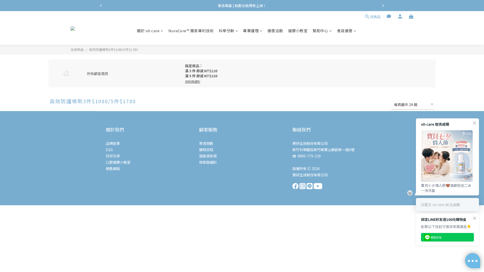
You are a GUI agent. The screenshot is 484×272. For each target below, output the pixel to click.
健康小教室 (298, 30)
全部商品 (77, 49)
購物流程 (206, 149)
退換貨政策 (208, 155)
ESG (109, 149)
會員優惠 (345, 30)
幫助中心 (320, 30)
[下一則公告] (383, 5)
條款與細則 (208, 162)
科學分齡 (226, 30)
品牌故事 (113, 143)
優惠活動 (275, 30)
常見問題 (206, 143)
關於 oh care (148, 30)
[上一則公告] (101, 5)
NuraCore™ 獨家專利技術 (191, 30)
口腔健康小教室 (118, 162)
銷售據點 (113, 168)
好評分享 (113, 155)
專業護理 (251, 30)
